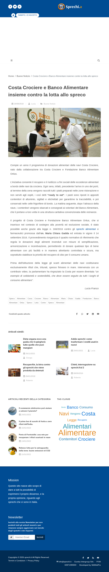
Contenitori (68, 439)
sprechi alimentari (86, 229)
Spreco (12, 299)
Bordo (63, 407)
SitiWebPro (96, 565)
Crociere (38, 299)
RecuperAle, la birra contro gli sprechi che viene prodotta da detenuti (36, 367)
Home (11, 76)
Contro (43, 303)
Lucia (33, 104)
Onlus (22, 303)
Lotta (36, 303)
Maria (63, 299)
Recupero (82, 420)
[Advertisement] (54, 37)
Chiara (70, 299)
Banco (45, 299)
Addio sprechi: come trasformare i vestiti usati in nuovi (84, 342)
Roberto (29, 380)
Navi (64, 413)
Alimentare (21, 299)
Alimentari (77, 426)
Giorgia (29, 358)
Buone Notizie (23, 76)
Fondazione (87, 299)
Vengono (75, 413)
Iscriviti (40, 537)
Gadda (77, 299)
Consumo (86, 407)
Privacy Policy (33, 561)
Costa (30, 299)
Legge (72, 420)
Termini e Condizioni (16, 561)
